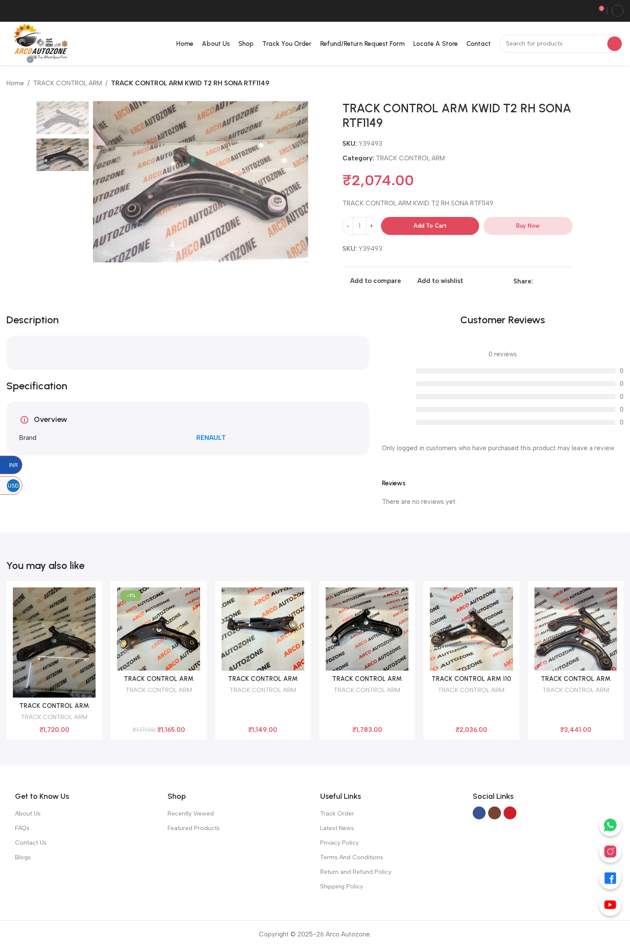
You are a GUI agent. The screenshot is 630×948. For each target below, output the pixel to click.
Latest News (337, 828)
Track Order (337, 813)
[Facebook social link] (538, 281)
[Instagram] (610, 851)
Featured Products (194, 828)
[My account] (617, 10)
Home (15, 83)
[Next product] (619, 84)
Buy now (528, 226)
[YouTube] (610, 905)
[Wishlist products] (584, 10)
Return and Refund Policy (355, 872)
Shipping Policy (341, 886)
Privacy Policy (339, 842)
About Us (28, 813)
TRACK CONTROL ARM (67, 83)
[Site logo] (39, 43)
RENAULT (211, 438)
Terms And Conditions (351, 857)
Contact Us (31, 842)
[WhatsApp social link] (558, 281)
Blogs (23, 857)
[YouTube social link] (510, 813)
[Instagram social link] (494, 813)
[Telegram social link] (568, 281)
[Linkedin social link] (548, 281)
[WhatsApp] (610, 825)
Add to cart (430, 226)
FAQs (22, 828)
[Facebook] (610, 878)
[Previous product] (602, 84)
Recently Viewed (191, 813)
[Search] (614, 43)
